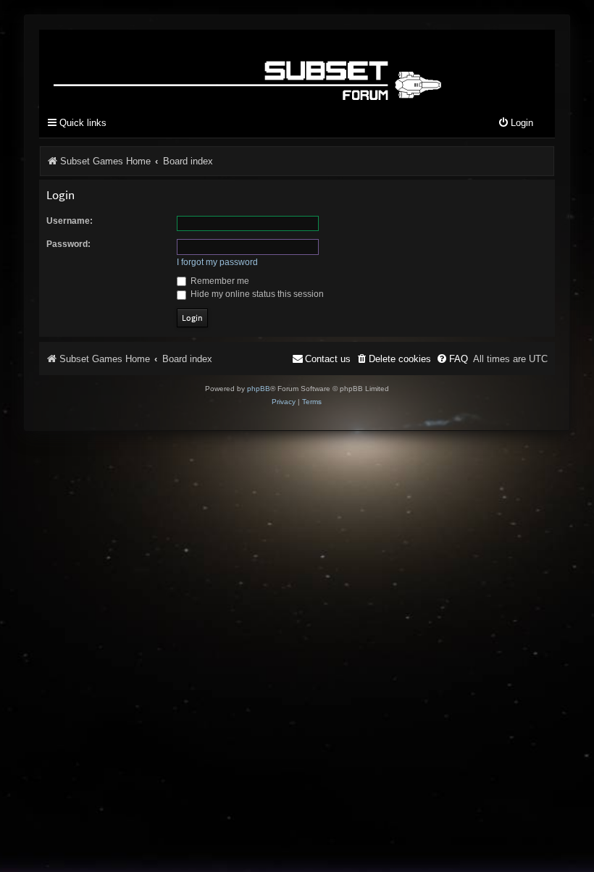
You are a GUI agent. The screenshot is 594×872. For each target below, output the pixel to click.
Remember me (218, 281)
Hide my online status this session (256, 294)
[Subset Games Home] (250, 68)
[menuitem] (515, 123)
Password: (68, 244)
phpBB (258, 389)
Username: (69, 221)
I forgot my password (217, 262)
